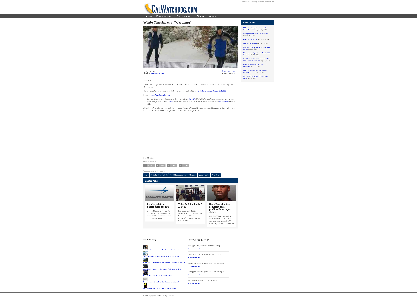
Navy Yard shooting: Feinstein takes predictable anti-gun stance (220, 208)
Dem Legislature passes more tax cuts (158, 205)
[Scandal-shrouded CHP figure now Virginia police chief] (145, 265)
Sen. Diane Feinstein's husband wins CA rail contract (161, 256)
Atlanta (170, 101)
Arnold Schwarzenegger (178, 175)
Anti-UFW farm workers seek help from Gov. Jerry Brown (162, 250)
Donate (261, 1)
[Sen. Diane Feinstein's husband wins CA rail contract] (145, 252)
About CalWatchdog (249, 1)
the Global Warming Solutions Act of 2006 (210, 91)
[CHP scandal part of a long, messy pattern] (145, 271)
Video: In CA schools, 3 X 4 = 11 (190, 205)
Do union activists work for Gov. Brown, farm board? (161, 282)
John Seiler (216, 175)
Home (150, 16)
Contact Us (269, 1)
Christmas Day (224, 101)
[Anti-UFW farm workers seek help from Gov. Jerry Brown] (145, 245)
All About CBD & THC (250, 39)
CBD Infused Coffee (250, 43)
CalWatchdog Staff (157, 73)
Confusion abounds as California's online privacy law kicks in (164, 263)
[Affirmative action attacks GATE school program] (145, 284)
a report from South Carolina (159, 95)
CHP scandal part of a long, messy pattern (157, 275)
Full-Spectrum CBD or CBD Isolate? (255, 33)
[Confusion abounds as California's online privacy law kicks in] (145, 258)
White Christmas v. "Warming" (167, 22)
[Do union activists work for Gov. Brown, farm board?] (145, 277)
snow (146, 175)
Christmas (192, 175)
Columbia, (192, 99)
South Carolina (156, 175)
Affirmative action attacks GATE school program (159, 288)
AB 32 (165, 175)
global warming (204, 175)
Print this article (229, 71)
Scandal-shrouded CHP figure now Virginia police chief (162, 269)
